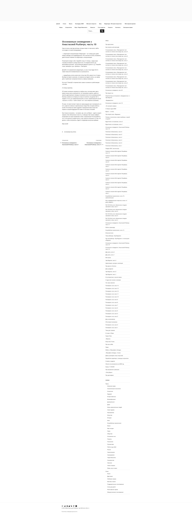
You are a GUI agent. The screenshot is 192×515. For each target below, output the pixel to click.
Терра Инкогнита (111, 457)
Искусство (109, 415)
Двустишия (110, 476)
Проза (70, 23)
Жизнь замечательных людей (114, 407)
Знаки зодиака (110, 410)
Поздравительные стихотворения (115, 484)
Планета (109, 439)
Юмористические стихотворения (115, 492)
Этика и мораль (111, 465)
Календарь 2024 (79, 23)
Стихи (64, 23)
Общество (109, 433)
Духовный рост (111, 402)
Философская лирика (112, 489)
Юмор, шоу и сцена (112, 468)
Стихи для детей (111, 487)
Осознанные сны (68, 131)
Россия (109, 449)
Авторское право (128, 27)
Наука (60, 27)
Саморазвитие (110, 455)
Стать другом (101, 27)
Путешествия (110, 444)
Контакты (117, 27)
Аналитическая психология (114, 388)
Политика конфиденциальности (69, 511)
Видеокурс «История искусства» (113, 23)
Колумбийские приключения (114, 423)
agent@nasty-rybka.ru (84, 508)
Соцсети (110, 27)
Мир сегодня (110, 428)
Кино (108, 420)
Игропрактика (110, 412)
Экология (109, 463)
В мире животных (111, 396)
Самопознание (111, 452)
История (109, 417)
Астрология (68, 27)
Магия (108, 425)
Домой (58, 23)
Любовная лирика (111, 479)
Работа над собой (111, 447)
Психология (110, 441)
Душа (108, 404)
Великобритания (111, 399)
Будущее (109, 394)
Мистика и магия (111, 481)
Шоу (100, 23)
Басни (108, 473)
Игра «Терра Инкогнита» (81, 27)
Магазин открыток (91, 23)
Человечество (110, 460)
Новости (92, 27)
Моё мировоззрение (130, 23)
